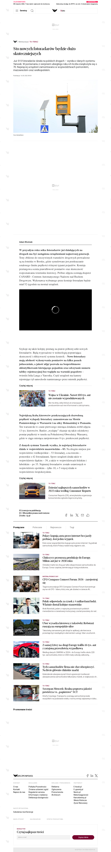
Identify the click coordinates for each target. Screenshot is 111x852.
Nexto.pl (77, 792)
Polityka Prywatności (37, 787)
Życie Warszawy (80, 803)
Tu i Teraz (34, 42)
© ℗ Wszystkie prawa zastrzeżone (34, 513)
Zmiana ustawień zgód (38, 789)
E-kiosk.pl (78, 787)
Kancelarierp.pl (80, 797)
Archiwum (56, 795)
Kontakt (16, 789)
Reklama (55, 787)
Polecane (37, 527)
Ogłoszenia (56, 789)
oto (62, 10)
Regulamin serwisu (37, 792)
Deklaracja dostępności (38, 797)
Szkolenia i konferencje (23, 812)
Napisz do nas (19, 792)
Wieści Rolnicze (80, 800)
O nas (15, 787)
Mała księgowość (81, 795)
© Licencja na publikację (30, 510)
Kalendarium (35, 819)
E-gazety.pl (78, 789)
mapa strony (18, 819)
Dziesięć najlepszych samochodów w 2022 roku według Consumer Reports (69, 489)
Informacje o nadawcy (38, 795)
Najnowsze (55, 527)
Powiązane (18, 527)
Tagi (72, 527)
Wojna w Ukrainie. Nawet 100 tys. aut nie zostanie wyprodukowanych (69, 396)
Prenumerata (57, 792)
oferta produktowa (55, 819)
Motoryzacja (23, 42)
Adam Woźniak (25, 242)
